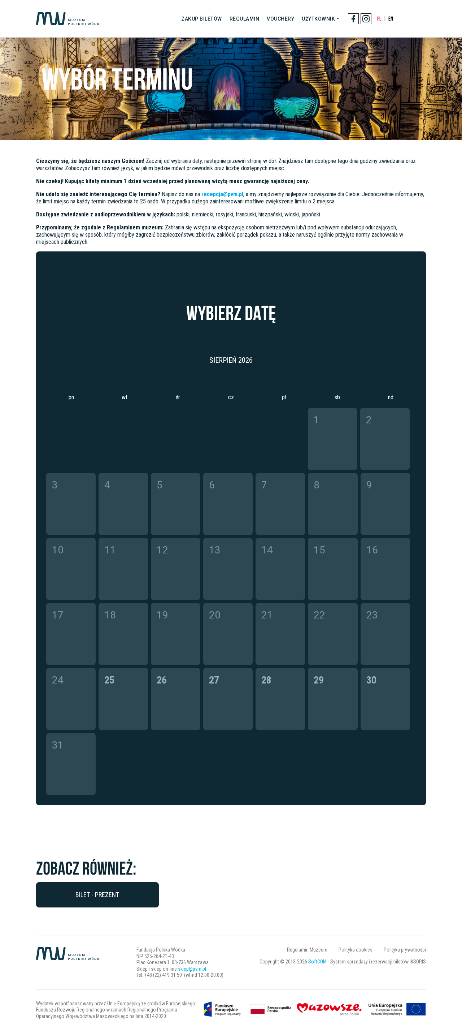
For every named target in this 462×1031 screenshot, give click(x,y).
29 (319, 680)
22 (319, 615)
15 (319, 550)
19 (162, 615)
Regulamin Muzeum (307, 950)
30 (371, 680)
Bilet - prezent (97, 894)
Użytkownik (318, 19)
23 (372, 615)
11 (110, 550)
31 (58, 745)
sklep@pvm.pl (192, 969)
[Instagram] (366, 18)
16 (372, 550)
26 (162, 680)
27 (214, 680)
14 (267, 550)
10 (58, 550)
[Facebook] (353, 18)
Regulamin (245, 19)
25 (109, 680)
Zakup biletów (201, 19)
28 (266, 680)
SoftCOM (317, 962)
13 (215, 550)
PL (379, 19)
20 (215, 615)
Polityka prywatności (405, 950)
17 (58, 615)
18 (110, 615)
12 (162, 550)
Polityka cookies (355, 950)
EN (390, 19)
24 (58, 680)
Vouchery (280, 19)
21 (267, 615)
